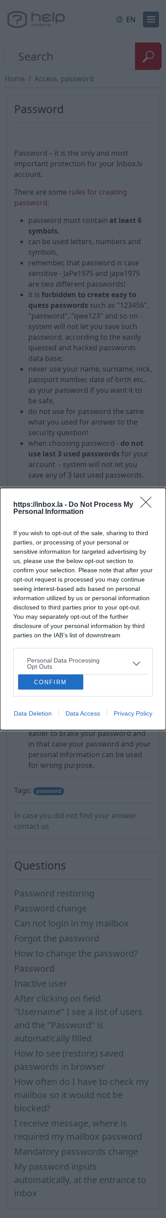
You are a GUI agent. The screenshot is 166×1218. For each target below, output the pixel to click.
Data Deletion (33, 713)
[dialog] (83, 609)
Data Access (83, 713)
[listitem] (83, 663)
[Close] (148, 505)
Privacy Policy (133, 713)
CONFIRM (50, 682)
